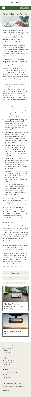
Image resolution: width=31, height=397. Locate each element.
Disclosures (5, 390)
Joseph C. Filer (21, 386)
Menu (5, 8)
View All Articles (15, 278)
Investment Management (19, 282)
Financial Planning (7, 282)
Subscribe (15, 273)
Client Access (24, 8)
